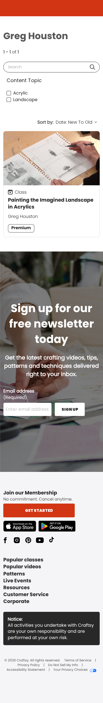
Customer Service (26, 594)
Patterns (14, 573)
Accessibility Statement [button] (26, 670)
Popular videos (22, 566)
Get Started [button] (39, 510)
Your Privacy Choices (70, 670)
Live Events (17, 580)
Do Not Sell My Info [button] (63, 665)
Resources (16, 587)
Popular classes (23, 559)
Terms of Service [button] (77, 660)
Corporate (16, 601)
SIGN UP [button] (70, 409)
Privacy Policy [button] (29, 665)
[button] (92, 67)
